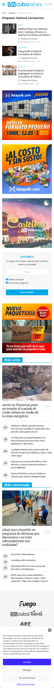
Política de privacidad (25, 684)
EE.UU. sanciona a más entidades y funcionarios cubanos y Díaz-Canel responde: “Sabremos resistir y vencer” (30, 578)
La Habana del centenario (23, 560)
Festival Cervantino (25, 13)
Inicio (4, 13)
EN (50, 4)
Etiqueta (12, 13)
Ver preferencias (27, 677)
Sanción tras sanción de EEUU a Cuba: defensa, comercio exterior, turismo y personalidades (29, 464)
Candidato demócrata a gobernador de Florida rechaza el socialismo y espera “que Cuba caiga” (31, 452)
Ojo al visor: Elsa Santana (23, 554)
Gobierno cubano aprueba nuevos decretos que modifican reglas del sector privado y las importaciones (30, 428)
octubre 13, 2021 (27, 61)
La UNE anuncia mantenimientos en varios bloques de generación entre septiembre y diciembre (28, 440)
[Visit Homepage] (25, 4)
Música (21, 67)
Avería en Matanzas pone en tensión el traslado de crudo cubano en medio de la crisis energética (20, 410)
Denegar (27, 669)
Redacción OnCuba (29, 39)
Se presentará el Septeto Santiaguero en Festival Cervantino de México (31, 73)
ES (46, 4)
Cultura (22, 47)
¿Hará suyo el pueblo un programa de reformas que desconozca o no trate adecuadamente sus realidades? (20, 537)
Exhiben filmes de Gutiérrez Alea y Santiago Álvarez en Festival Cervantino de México (34, 32)
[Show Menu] (3, 4)
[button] (49, 630)
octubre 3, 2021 (26, 83)
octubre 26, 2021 (27, 42)
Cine (20, 25)
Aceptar (27, 662)
